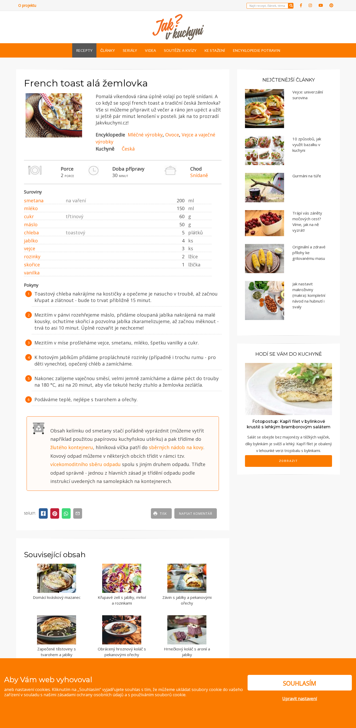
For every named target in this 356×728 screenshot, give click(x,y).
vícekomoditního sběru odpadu (85, 464)
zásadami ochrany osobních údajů (90, 695)
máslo (31, 224)
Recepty (84, 50)
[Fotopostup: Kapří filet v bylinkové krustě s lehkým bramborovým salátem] (288, 389)
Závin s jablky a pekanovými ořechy (187, 600)
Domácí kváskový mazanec (57, 597)
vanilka (32, 272)
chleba (31, 232)
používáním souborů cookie (158, 695)
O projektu (27, 5)
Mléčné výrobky (145, 134)
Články (107, 50)
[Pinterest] (331, 5)
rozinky (32, 256)
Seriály (130, 50)
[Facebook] (301, 5)
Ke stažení (214, 50)
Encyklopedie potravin (256, 50)
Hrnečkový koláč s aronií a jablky (187, 651)
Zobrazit (288, 461)
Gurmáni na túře (306, 175)
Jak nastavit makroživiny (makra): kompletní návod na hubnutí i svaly (308, 295)
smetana (34, 200)
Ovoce (172, 134)
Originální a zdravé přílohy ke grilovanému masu (309, 252)
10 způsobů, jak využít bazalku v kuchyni (306, 144)
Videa (150, 50)
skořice (32, 264)
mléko (31, 208)
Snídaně (199, 175)
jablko (31, 240)
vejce (29, 248)
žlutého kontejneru (71, 447)
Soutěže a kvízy (180, 50)
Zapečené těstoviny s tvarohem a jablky (56, 651)
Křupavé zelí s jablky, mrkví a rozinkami (122, 600)
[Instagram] (310, 5)
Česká (128, 149)
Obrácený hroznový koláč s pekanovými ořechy (122, 651)
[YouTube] (320, 5)
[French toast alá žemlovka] (54, 136)
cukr (29, 216)
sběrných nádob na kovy (176, 447)
